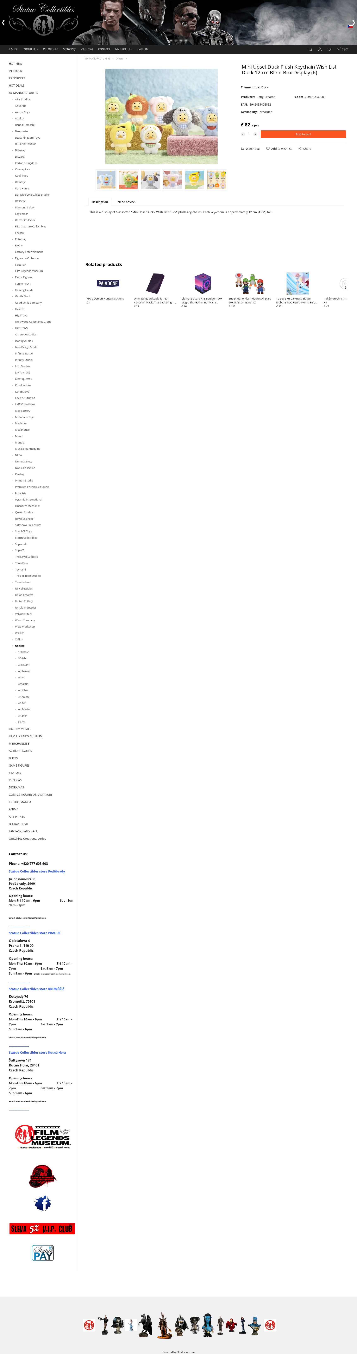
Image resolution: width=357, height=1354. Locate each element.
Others (19, 646)
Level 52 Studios (25, 398)
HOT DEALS (16, 85)
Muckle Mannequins (27, 449)
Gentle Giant (22, 296)
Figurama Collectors (27, 258)
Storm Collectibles (26, 538)
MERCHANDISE (19, 743)
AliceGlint (24, 665)
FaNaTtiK (20, 264)
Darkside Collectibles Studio (32, 194)
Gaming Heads (24, 290)
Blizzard (20, 156)
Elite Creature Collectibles (30, 226)
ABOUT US (30, 49)
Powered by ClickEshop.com (179, 1352)
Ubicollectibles (24, 588)
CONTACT (104, 49)
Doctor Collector (25, 220)
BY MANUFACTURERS (23, 93)
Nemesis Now (23, 461)
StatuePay (69, 49)
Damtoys (20, 182)
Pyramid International (28, 499)
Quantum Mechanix (27, 506)
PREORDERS (50, 49)
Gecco (22, 722)
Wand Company (25, 620)
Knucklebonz (23, 385)
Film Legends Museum (29, 271)
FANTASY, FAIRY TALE (23, 831)
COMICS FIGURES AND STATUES (30, 794)
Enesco (19, 233)
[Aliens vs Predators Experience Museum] (42, 1177)
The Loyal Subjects (26, 557)
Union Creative (24, 595)
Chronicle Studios (26, 334)
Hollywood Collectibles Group (33, 321)
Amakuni (23, 684)
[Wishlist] (329, 49)
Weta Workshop (25, 626)
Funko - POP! (23, 283)
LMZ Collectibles (25, 404)
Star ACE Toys (23, 531)
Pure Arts (20, 493)
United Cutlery (24, 601)
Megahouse (22, 430)
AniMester (24, 709)
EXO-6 (19, 245)
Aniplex (22, 715)
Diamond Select (24, 207)
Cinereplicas (22, 169)
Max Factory (22, 411)
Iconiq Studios (24, 341)
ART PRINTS (17, 817)
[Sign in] (320, 49)
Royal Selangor (24, 519)
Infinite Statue (24, 353)
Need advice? (127, 202)
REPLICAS (15, 780)
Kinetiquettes (23, 379)
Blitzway (20, 150)
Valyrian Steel (23, 614)
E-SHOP (13, 49)
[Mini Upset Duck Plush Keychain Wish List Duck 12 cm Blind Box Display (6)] (161, 116)
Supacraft (21, 544)
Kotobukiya (22, 391)
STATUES (15, 773)
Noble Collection (25, 468)
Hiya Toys (21, 315)
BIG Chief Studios (25, 144)
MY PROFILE (122, 49)
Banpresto (21, 131)
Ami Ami (23, 690)
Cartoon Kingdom (26, 163)
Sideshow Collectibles (28, 525)
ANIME (13, 809)
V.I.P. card (87, 49)
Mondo (19, 442)
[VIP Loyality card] (42, 1228)
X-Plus (19, 639)
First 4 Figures (23, 277)
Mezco (19, 436)
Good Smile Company (28, 302)
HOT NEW (15, 63)
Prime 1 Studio (24, 480)
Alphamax (24, 671)
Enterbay (20, 239)
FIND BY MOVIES (20, 729)
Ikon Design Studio (26, 347)
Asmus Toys (22, 112)
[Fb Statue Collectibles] (42, 1203)
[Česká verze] (350, 26)
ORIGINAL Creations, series (27, 838)
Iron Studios (22, 366)
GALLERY (142, 49)
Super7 (19, 550)
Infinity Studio (24, 360)
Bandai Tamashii (25, 125)
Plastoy (19, 474)
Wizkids (19, 633)
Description (100, 202)
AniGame (23, 696)
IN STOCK (15, 71)
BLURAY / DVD (18, 824)
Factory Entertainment (29, 252)
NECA (18, 455)
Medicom (21, 423)
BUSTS (13, 758)
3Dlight (22, 658)
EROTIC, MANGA (20, 802)
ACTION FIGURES (20, 751)
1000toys (23, 652)
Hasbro (19, 309)
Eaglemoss (21, 214)
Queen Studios (24, 512)
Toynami (20, 569)
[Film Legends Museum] (42, 1136)
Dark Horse (22, 188)
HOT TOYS (21, 328)
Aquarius (20, 106)
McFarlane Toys (24, 417)
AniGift (22, 703)
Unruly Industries (25, 607)
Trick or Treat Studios (28, 576)
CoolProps (21, 175)
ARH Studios (22, 99)
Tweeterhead (23, 582)
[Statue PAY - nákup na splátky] (42, 1253)
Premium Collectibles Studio (32, 487)
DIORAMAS (16, 787)
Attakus (20, 118)
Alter (21, 677)
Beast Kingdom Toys (27, 137)
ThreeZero (21, 563)
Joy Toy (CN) (22, 372)
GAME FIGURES (19, 765)
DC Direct (20, 201)
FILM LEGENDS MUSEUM (26, 736)
